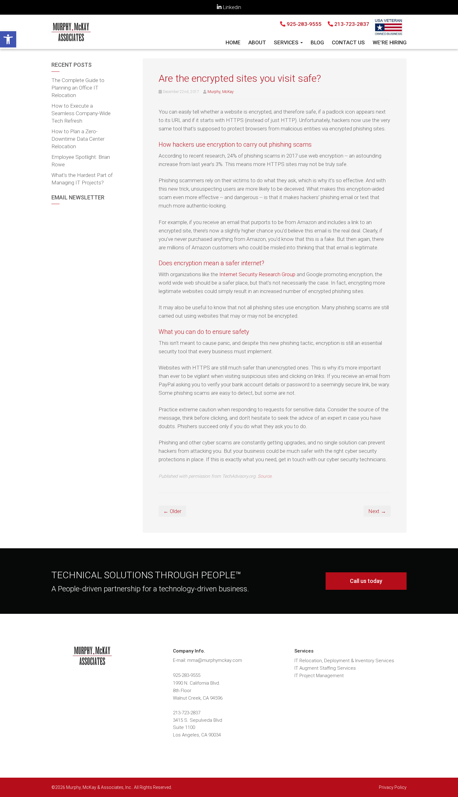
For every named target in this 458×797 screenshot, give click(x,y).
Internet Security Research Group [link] (257, 274)
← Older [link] (172, 511)
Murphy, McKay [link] (221, 92)
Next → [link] (377, 511)
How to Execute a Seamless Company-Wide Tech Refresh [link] (81, 113)
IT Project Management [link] (319, 675)
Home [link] (233, 42)
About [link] (257, 42)
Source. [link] (265, 476)
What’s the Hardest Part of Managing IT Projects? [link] (82, 179)
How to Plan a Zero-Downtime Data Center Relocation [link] (77, 138)
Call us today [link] (366, 581)
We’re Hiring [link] (390, 42)
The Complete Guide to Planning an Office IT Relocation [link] (77, 87)
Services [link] (287, 42)
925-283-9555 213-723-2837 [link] (327, 24)
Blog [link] (317, 42)
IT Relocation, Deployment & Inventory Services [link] (344, 660)
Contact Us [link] (348, 42)
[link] (8, 39)
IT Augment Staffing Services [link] (325, 668)
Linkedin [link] (231, 7)
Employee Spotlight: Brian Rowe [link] (80, 161)
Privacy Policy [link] (393, 787)
